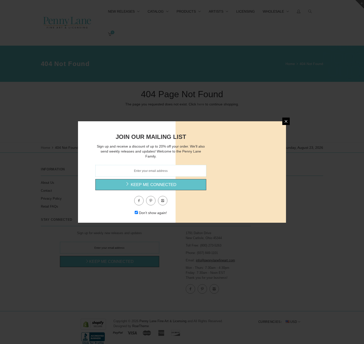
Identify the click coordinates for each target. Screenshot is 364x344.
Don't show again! (153, 213)
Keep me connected (153, 184)
